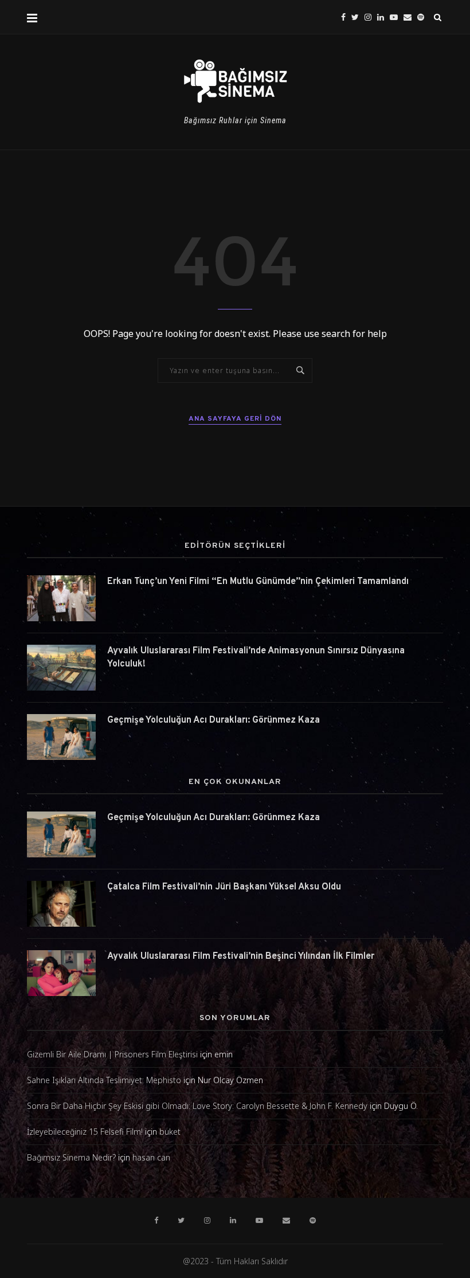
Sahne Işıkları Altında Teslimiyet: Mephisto (104, 1080)
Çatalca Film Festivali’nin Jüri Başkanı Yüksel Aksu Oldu (224, 887)
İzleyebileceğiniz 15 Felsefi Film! (85, 1131)
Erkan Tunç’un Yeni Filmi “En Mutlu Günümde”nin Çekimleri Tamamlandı (258, 581)
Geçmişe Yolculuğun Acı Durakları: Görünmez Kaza (213, 720)
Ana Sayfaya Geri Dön (235, 419)
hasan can (151, 1157)
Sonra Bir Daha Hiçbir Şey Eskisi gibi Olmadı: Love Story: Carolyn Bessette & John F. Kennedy (197, 1105)
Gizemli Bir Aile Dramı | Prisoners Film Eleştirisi (112, 1054)
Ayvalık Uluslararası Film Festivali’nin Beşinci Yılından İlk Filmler (240, 956)
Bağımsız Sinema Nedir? (71, 1157)
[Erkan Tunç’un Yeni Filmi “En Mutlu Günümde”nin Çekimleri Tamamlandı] (61, 598)
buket (170, 1131)
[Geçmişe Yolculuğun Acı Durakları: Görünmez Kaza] (61, 737)
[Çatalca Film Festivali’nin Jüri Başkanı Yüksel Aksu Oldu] (61, 904)
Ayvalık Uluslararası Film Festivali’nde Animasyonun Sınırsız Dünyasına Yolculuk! (256, 657)
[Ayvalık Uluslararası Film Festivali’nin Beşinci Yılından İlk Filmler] (61, 973)
